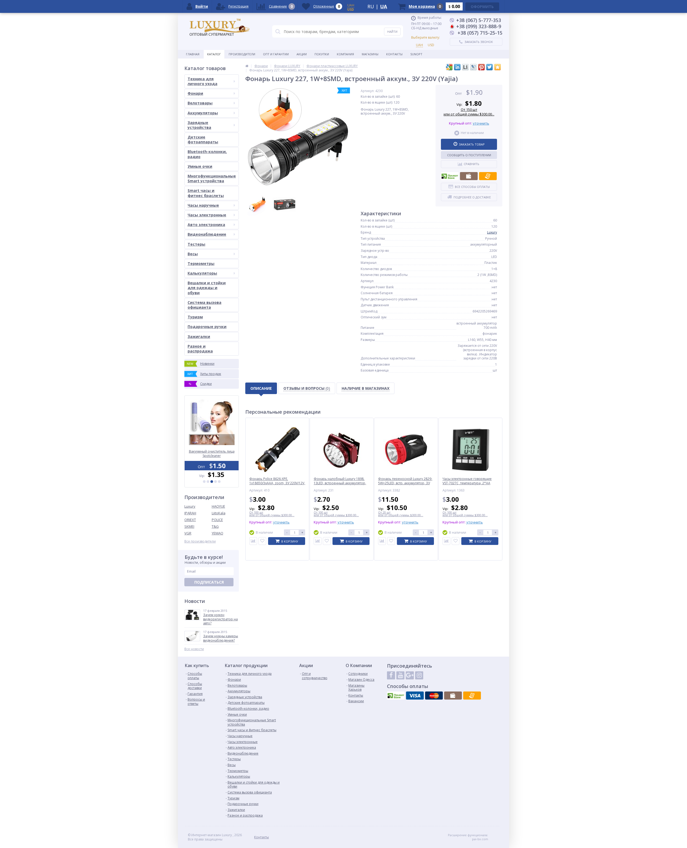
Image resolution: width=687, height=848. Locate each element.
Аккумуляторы (203, 112)
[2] (208, 481)
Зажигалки (199, 336)
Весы (193, 253)
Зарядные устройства (199, 125)
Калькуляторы (202, 273)
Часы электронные (207, 214)
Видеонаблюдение (207, 234)
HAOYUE (218, 506)
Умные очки (200, 166)
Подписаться (209, 582)
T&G (215, 526)
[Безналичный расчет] (488, 176)
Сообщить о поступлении (469, 155)
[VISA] (415, 695)
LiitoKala (218, 513)
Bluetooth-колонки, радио (207, 154)
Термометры (201, 263)
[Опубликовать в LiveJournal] (473, 67)
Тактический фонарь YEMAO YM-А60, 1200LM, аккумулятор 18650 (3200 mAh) (211, 453)
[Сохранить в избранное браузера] (497, 67)
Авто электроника (206, 224)
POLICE (217, 519)
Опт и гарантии (276, 54)
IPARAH (190, 513)
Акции (302, 54)
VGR (187, 533)
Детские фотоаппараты (203, 139)
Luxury (189, 506)
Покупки (322, 54)
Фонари (195, 93)
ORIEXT (190, 519)
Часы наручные (203, 205)
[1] (204, 481)
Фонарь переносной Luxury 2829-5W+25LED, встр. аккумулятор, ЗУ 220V (405, 483)
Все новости (194, 649)
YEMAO (217, 533)
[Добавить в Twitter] (489, 67)
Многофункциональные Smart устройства (212, 178)
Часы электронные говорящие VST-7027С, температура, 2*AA (467, 481)
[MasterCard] (434, 695)
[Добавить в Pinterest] (481, 67)
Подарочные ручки (207, 326)
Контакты (394, 54)
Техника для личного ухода (202, 81)
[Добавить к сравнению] (253, 541)
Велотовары (200, 102)
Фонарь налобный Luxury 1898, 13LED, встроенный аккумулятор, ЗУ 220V (340, 483)
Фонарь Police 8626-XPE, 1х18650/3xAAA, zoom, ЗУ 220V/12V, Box (277, 483)
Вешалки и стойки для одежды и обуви (207, 287)
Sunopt (416, 54)
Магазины (370, 54)
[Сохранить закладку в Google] (449, 67)
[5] (219, 481)
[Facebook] (391, 675)
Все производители (200, 541)
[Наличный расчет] (469, 176)
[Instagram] (419, 675)
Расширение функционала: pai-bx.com (468, 837)
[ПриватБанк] (450, 176)
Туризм (195, 316)
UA (383, 6)
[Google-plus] (410, 675)
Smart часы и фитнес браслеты (206, 193)
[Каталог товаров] (246, 66)
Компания (345, 54)
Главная (192, 54)
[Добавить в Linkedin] (457, 67)
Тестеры (196, 244)
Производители (242, 54)
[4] (215, 481)
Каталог (214, 54)
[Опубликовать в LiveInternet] (465, 67)
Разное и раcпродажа (200, 349)
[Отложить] (262, 541)
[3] (211, 481)
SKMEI (189, 526)
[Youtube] (400, 675)
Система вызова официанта (204, 305)
